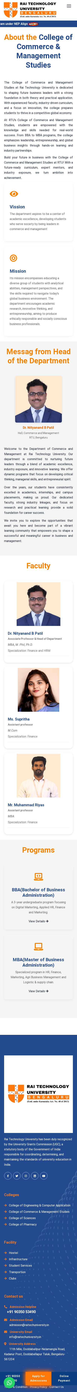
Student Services (20, 1265)
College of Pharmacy (22, 1224)
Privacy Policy (38, 1387)
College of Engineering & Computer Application (39, 1205)
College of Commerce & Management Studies (39, 1212)
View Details (37, 921)
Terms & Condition (15, 1387)
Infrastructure (17, 1259)
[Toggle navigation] (69, 6)
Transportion (17, 1272)
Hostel (13, 1253)
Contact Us (57, 1387)
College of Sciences (22, 1218)
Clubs (12, 1278)
